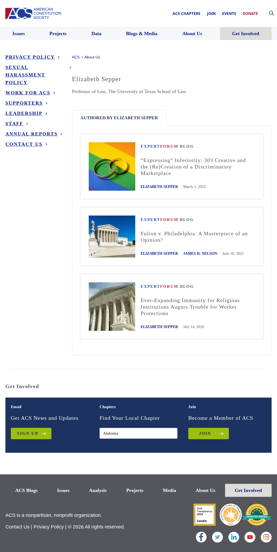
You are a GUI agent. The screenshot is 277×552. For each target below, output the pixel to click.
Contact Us (23, 144)
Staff (14, 123)
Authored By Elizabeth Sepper (119, 117)
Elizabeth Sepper (159, 187)
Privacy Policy (30, 57)
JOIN (205, 433)
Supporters (24, 103)
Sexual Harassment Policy (25, 75)
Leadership (23, 113)
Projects (134, 490)
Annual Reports (31, 134)
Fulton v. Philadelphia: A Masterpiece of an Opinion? (194, 236)
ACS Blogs (26, 490)
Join (211, 13)
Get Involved (248, 490)
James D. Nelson (200, 254)
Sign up (27, 433)
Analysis (98, 490)
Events (229, 13)
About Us (205, 490)
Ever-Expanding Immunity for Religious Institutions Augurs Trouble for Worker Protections (190, 306)
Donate (250, 13)
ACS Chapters (186, 13)
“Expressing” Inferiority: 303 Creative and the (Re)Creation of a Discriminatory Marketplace (193, 166)
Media (169, 490)
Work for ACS (27, 92)
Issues (63, 490)
